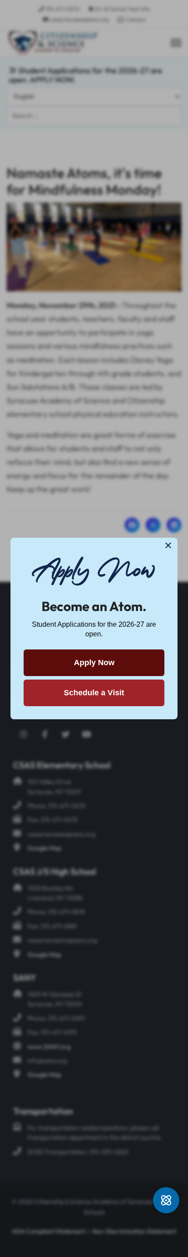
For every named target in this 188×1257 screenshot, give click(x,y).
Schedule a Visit (94, 692)
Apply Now (94, 662)
